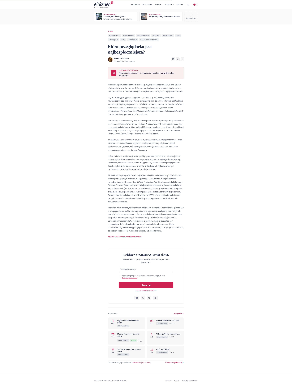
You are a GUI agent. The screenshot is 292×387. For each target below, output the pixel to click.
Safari (123, 40)
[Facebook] (149, 298)
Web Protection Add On (148, 40)
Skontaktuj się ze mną (141, 363)
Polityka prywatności (129, 278)
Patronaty (169, 4)
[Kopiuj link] (182, 59)
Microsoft (156, 36)
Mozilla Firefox (168, 36)
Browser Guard (114, 36)
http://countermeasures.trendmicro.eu (124, 236)
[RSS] (155, 298)
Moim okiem (147, 4)
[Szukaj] (188, 4)
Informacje (135, 4)
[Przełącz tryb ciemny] (195, 4)
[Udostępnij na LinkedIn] (173, 59)
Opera (178, 36)
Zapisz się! (146, 285)
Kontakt (179, 4)
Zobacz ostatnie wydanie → (146, 291)
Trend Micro (133, 40)
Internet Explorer (143, 36)
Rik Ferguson (113, 40)
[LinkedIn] (136, 298)
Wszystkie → (179, 313)
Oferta (158, 4)
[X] (143, 298)
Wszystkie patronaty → (174, 363)
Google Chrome (128, 36)
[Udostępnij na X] (178, 59)
